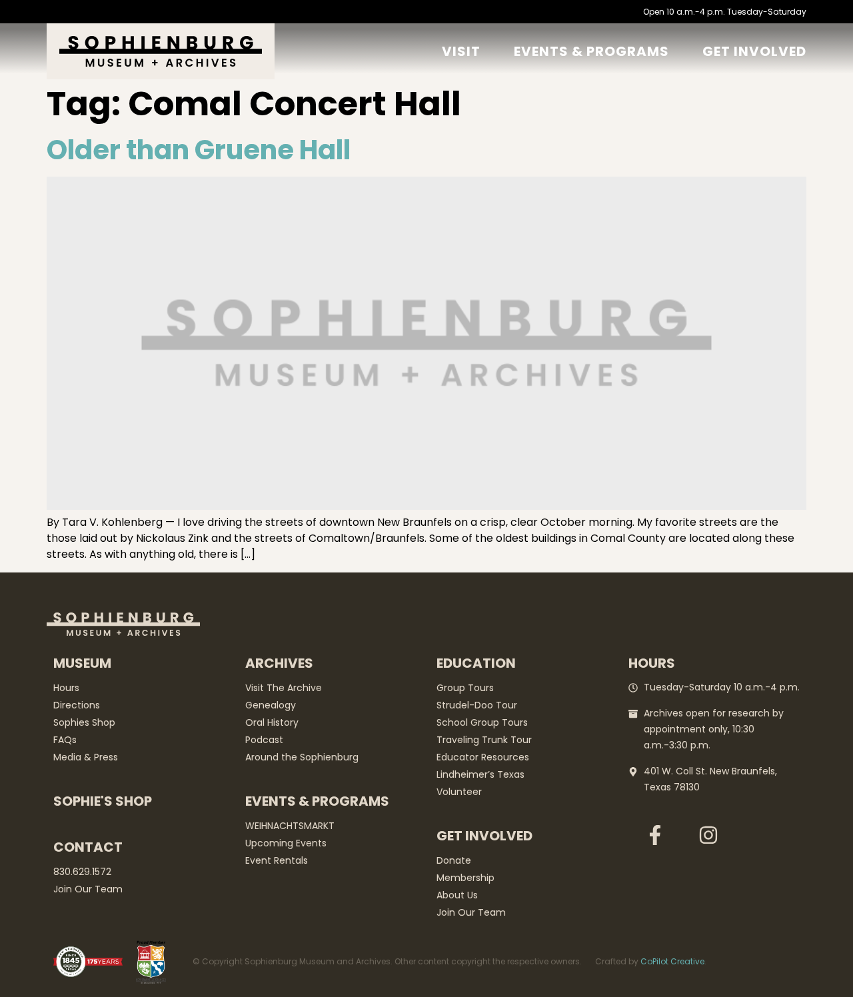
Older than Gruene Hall (199, 150)
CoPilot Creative (672, 961)
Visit (461, 51)
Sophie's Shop (102, 801)
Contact (88, 847)
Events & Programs (591, 51)
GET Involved (754, 51)
